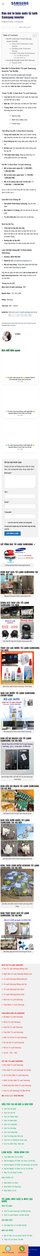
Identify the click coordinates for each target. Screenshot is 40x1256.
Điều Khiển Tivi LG (10, 1191)
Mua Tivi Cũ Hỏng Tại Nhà (13, 1172)
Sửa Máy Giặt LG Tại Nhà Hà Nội (15, 1225)
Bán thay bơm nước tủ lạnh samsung (26, 323)
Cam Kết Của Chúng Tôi (23, 55)
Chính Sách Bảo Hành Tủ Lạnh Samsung (17, 1085)
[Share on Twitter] (18, 315)
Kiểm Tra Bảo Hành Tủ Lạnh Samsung (17, 1080)
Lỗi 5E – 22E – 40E (10, 1053)
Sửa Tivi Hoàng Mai (10, 1132)
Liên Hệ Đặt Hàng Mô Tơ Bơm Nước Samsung (21, 60)
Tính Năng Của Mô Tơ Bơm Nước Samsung (21, 50)
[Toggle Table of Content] (33, 36)
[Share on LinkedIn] (30, 315)
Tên (6, 492)
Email (6, 502)
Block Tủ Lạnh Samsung (12, 1022)
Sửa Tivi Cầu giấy (10, 1109)
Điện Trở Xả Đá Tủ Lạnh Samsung (15, 1037)
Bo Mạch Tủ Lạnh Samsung (13, 1017)
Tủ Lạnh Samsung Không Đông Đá (15, 979)
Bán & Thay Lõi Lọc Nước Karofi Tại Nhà (18, 1236)
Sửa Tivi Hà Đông (10, 1128)
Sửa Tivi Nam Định (10, 1120)
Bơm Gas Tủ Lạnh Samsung (13, 1000)
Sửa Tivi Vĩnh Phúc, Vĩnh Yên (14, 1144)
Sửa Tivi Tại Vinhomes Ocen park (15, 1140)
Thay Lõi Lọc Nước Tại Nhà (13, 1239)
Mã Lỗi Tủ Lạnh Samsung (12, 1048)
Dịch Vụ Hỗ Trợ (21, 58)
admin (21, 22)
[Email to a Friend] (22, 315)
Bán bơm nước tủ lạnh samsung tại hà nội (23, 312)
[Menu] (3, 4)
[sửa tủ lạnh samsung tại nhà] (20, 4)
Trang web (7, 512)
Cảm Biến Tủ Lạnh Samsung (13, 1032)
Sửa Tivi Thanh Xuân (11, 1117)
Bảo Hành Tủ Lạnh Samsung (13, 1065)
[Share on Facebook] (14, 315)
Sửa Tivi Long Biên (10, 1124)
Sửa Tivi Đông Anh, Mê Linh (13, 1136)
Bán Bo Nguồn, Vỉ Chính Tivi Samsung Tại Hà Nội (21, 1165)
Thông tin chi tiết (17, 63)
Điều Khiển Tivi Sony (11, 1183)
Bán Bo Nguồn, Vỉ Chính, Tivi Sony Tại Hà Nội (19, 1161)
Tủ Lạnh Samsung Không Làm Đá (15, 984)
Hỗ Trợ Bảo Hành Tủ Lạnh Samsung (16, 1075)
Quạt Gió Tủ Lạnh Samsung (13, 1027)
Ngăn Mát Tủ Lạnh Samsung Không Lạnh (18, 974)
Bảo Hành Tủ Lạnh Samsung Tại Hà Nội (17, 1070)
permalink (12, 325)
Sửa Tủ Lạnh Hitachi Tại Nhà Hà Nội (16, 1215)
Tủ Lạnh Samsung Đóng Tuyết (14, 994)
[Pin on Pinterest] (26, 315)
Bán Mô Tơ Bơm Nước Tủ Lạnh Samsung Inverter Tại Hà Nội (19, 40)
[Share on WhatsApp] (10, 315)
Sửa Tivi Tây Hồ (9, 1113)
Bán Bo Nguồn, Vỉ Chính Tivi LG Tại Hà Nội (18, 1169)
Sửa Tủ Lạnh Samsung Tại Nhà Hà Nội (17, 1091)
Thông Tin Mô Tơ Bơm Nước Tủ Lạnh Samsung (22, 45)
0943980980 (22, 1252)
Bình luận (8, 473)
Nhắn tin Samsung (8, 1252)
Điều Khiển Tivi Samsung (12, 1187)
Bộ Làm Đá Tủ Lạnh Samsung (14, 1042)
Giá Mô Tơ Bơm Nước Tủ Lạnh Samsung (23, 53)
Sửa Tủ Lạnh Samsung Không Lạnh (16, 969)
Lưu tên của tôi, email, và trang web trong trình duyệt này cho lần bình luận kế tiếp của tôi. (19, 526)
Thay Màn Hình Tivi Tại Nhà (13, 1157)
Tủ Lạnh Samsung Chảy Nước (14, 989)
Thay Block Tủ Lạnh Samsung (14, 1005)
